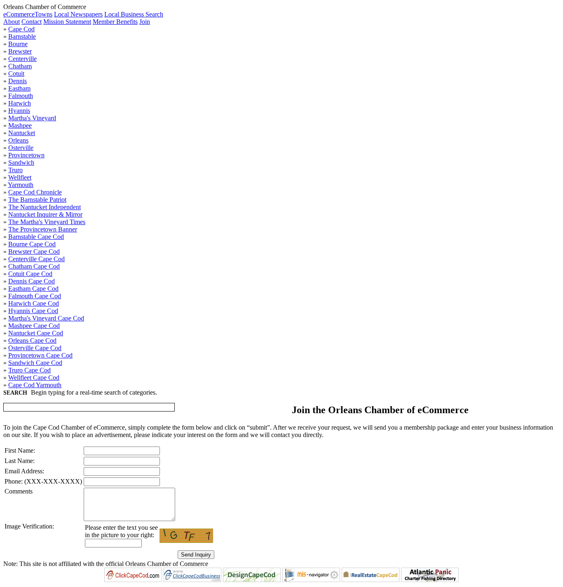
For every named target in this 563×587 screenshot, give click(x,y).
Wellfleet (19, 177)
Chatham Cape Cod (34, 266)
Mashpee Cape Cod (34, 325)
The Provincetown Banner (42, 229)
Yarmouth (20, 184)
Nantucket (21, 132)
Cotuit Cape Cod (30, 273)
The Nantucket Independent (44, 206)
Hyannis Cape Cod (33, 310)
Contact (31, 21)
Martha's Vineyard (32, 118)
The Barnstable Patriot (37, 199)
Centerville (22, 58)
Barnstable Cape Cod (36, 236)
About (11, 21)
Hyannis (19, 110)
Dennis (17, 80)
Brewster (20, 51)
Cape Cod (21, 29)
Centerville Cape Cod (36, 258)
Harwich (19, 103)
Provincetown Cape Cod (40, 355)
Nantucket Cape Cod (35, 333)
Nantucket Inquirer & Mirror (45, 214)
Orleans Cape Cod (32, 340)
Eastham (19, 88)
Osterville (20, 147)
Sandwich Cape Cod (35, 362)
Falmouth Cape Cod (34, 295)
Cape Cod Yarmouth (34, 384)
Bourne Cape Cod (32, 244)
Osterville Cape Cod (34, 347)
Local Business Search (133, 14)
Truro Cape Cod (29, 370)
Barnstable (22, 36)
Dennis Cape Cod (31, 281)
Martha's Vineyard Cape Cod (46, 318)
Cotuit (16, 73)
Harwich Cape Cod (33, 303)
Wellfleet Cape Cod (33, 377)
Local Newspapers (78, 14)
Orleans (18, 140)
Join (144, 21)
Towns (43, 14)
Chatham (20, 66)
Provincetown (26, 155)
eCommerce (19, 14)
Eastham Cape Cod (33, 288)
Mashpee (20, 125)
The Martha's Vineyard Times (46, 221)
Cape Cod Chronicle (35, 192)
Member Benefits (115, 21)
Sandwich (21, 162)
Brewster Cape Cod (34, 251)
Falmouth (20, 95)
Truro (15, 169)
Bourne (18, 43)
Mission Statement (67, 21)
